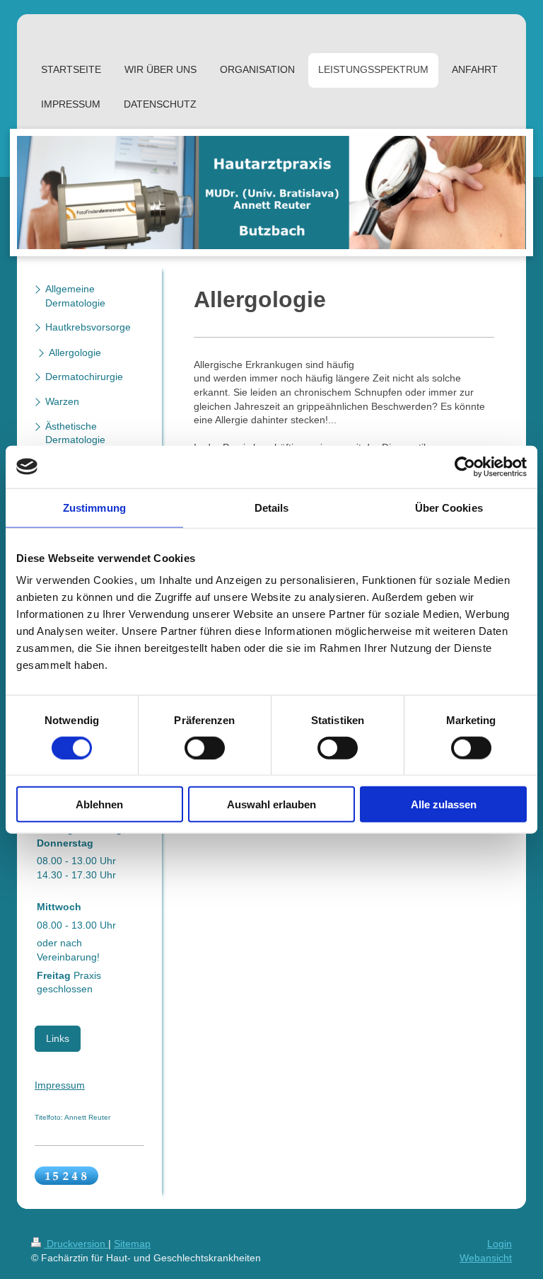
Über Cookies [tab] (449, 507)
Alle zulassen (444, 804)
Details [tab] (272, 507)
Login (499, 1243)
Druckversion (76, 1243)
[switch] (205, 747)
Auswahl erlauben (271, 804)
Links (57, 1038)
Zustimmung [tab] (94, 507)
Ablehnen (99, 804)
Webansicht (486, 1257)
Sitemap (132, 1243)
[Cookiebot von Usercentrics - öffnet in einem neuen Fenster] (465, 466)
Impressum (60, 1085)
